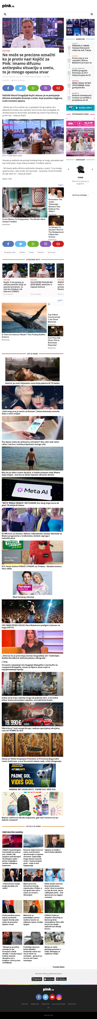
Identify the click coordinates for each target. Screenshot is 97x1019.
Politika (6, 51)
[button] (5, 274)
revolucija (51, 252)
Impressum (45, 1004)
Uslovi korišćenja (58, 1004)
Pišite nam (72, 1004)
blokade (41, 252)
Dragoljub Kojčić (9, 252)
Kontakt (25, 1004)
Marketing (35, 1004)
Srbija (31, 252)
